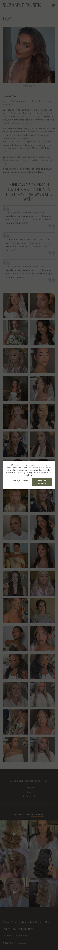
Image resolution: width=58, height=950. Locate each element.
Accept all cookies (42, 481)
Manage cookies (20, 480)
